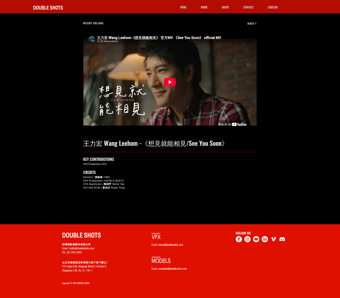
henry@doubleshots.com (170, 245)
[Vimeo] (273, 239)
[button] (273, 7)
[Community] (282, 239)
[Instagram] (247, 239)
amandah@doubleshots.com (172, 268)
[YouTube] (256, 239)
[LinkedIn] (265, 239)
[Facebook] (239, 239)
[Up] (327, 287)
